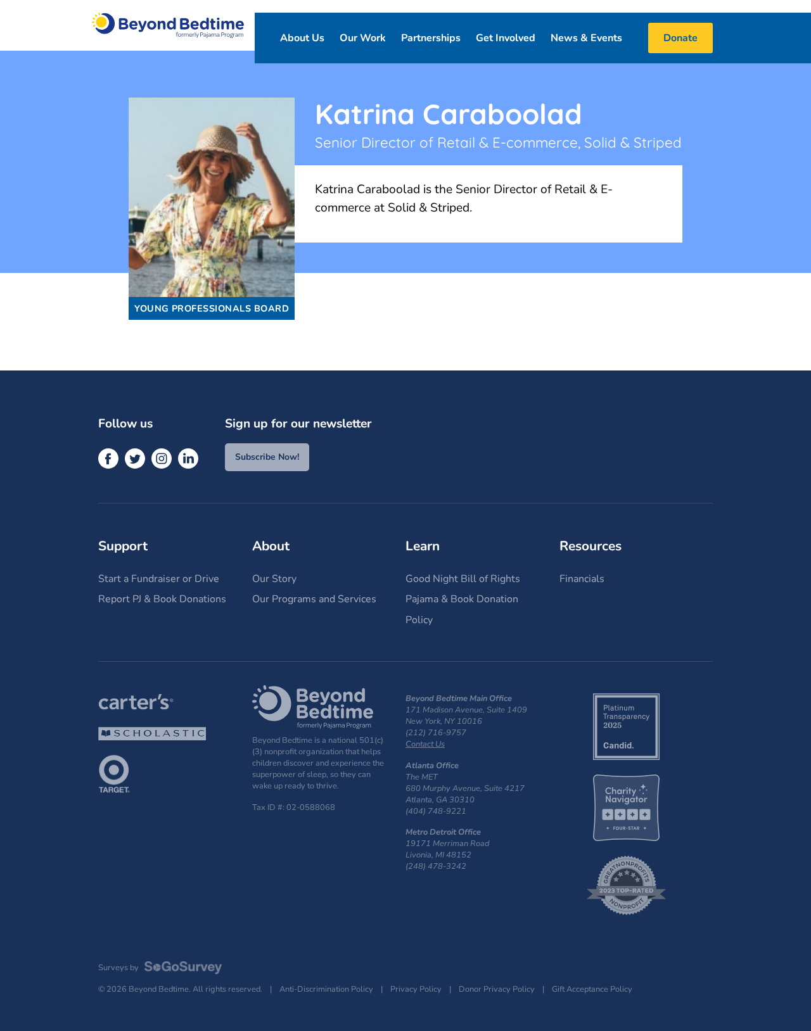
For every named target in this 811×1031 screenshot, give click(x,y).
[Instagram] (161, 458)
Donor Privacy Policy (497, 989)
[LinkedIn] (188, 458)
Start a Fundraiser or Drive (158, 579)
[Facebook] (108, 458)
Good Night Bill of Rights (463, 579)
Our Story (274, 579)
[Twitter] (135, 458)
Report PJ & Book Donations (162, 599)
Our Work (363, 38)
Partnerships (431, 38)
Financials (581, 579)
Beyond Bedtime (168, 25)
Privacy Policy (416, 989)
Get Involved (505, 38)
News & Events (586, 38)
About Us (302, 38)
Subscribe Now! (267, 457)
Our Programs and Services (314, 599)
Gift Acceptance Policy (592, 989)
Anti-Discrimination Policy (326, 989)
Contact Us (425, 744)
